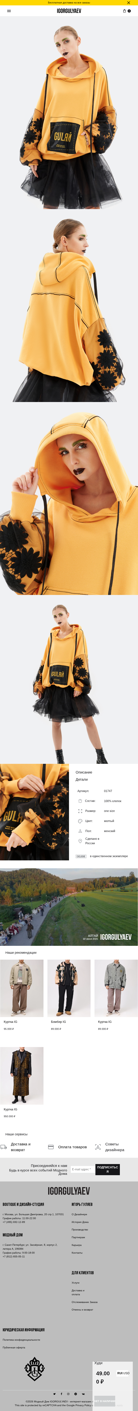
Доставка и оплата (78, 1292)
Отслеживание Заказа (85, 1302)
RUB (119, 1373)
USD (125, 1373)
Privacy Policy (83, 1405)
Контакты (77, 1252)
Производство (80, 1229)
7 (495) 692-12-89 (14, 1222)
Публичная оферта (14, 1347)
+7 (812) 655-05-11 (14, 1256)
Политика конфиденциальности (21, 1339)
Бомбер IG (58, 1022)
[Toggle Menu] (9, 11)
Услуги (75, 1282)
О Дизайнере (79, 1214)
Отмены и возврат (82, 1309)
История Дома (80, 1222)
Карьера (77, 1245)
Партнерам (78, 1237)
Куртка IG (10, 1022)
